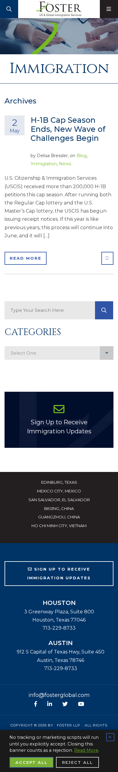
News (65, 163)
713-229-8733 (59, 628)
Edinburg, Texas (59, 482)
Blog (82, 155)
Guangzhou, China (59, 516)
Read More (25, 258)
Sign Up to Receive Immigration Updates (59, 427)
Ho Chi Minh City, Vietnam (59, 525)
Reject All (77, 762)
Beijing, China (59, 508)
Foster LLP (68, 725)
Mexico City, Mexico (59, 491)
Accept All (31, 762)
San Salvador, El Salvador (59, 499)
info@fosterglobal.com (59, 695)
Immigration (44, 163)
